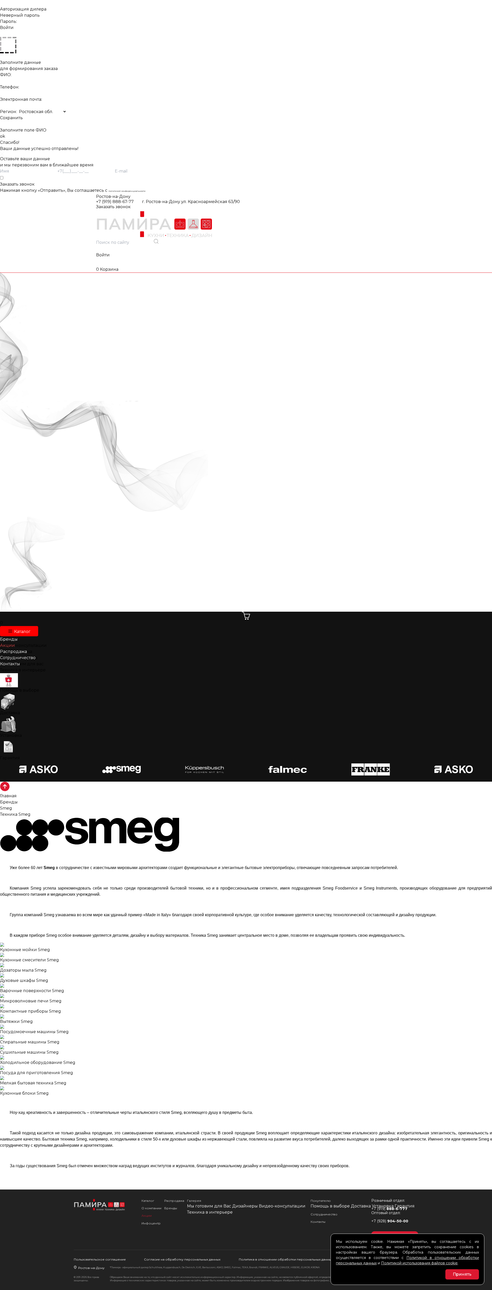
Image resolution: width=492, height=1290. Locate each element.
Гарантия (10, 757)
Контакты (318, 1222)
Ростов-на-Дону (113, 196)
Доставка (10, 712)
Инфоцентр (151, 1223)
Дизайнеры (245, 1206)
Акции (146, 1215)
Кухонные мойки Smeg (25, 949)
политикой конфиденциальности (127, 191)
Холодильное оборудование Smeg (37, 1062)
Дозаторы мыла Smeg (23, 970)
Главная (8, 795)
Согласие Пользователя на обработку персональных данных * (28, 178)
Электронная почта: (21, 99)
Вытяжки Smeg (16, 1021)
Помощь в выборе (19, 690)
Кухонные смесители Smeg (29, 960)
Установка (11, 735)
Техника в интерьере (23, 670)
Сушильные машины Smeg (29, 1052)
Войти (103, 255)
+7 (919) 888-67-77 (115, 202)
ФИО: (6, 74)
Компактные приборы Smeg (30, 1011)
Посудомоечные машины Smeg (34, 1031)
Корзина (107, 269)
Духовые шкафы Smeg (24, 980)
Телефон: (9, 87)
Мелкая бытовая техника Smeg (33, 1083)
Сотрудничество (324, 1214)
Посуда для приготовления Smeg (36, 1072)
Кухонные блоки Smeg (24, 1093)
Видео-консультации (282, 1206)
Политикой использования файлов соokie (419, 1263)
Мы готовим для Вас (209, 1206)
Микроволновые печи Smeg (30, 1001)
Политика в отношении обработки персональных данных (286, 1259)
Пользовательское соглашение (100, 1259)
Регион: (8, 111)
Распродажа (174, 1201)
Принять (462, 1274)
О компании (151, 1208)
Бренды (9, 802)
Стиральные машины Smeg (29, 1042)
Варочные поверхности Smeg (32, 990)
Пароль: (8, 21)
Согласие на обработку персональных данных (182, 1259)
